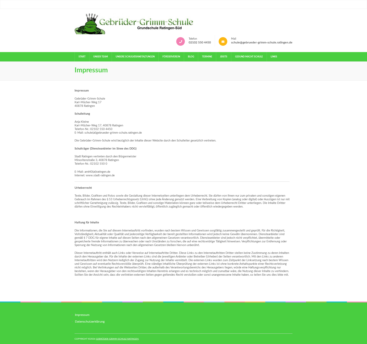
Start (82, 57)
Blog (191, 57)
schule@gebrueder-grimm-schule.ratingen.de (261, 42)
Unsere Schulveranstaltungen (135, 57)
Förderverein (171, 57)
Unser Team (100, 57)
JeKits (223, 57)
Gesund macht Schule (249, 57)
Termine (207, 57)
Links (274, 57)
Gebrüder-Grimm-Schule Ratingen (117, 339)
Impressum (82, 314)
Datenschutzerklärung (90, 321)
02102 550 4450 (200, 42)
